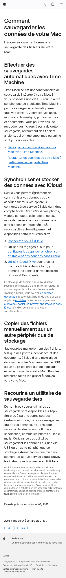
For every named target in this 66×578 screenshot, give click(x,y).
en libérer (20, 300)
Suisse (6, 556)
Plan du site (37, 569)
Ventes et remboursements (15, 569)
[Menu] (61, 4)
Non (23, 528)
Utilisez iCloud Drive (22, 261)
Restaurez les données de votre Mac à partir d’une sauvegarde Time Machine (34, 162)
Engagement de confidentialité (17, 565)
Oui (9, 528)
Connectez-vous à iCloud (25, 241)
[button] (44, 4)
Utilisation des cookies (14, 572)
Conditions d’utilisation (47, 565)
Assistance (17, 538)
